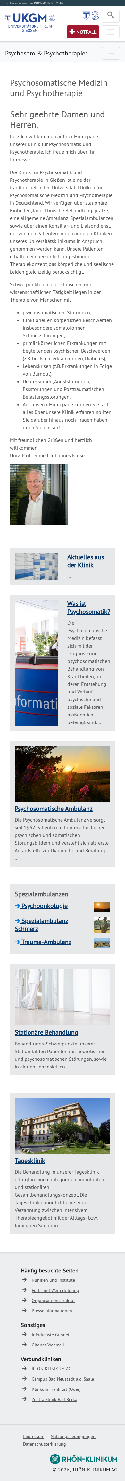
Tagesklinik (30, 1160)
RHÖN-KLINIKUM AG (51, 1369)
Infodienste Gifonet (51, 1335)
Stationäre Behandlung (46, 1032)
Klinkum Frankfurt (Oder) (56, 1389)
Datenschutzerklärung (44, 1444)
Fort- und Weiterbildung (55, 1290)
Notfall (86, 32)
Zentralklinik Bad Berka (54, 1399)
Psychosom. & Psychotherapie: (46, 53)
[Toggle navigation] (111, 16)
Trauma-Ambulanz (45, 942)
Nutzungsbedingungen (73, 1436)
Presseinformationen (52, 1311)
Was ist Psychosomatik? (88, 607)
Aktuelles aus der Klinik (85, 561)
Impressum (33, 1436)
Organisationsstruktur (53, 1300)
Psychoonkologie (44, 906)
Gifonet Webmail (48, 1345)
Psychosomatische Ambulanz (54, 808)
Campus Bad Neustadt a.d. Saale (63, 1379)
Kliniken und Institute (53, 1280)
